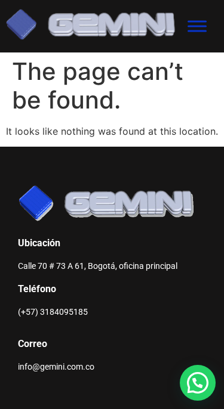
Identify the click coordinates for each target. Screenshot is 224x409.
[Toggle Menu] (197, 26)
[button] (198, 383)
